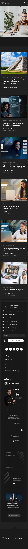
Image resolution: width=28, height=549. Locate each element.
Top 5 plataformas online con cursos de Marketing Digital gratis (14, 166)
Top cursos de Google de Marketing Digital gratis (11, 207)
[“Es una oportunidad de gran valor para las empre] (14, 480)
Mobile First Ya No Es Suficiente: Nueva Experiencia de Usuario (13, 124)
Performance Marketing (12, 371)
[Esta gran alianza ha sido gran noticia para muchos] (14, 459)
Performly (8, 365)
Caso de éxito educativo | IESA (13, 290)
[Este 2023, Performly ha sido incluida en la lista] (14, 396)
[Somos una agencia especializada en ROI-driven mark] (14, 417)
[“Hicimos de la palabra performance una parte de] (14, 438)
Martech (7, 368)
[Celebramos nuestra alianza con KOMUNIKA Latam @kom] (14, 501)
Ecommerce (8, 359)
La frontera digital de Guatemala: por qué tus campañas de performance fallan (14, 81)
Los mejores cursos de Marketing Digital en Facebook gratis (14, 249)
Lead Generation (10, 362)
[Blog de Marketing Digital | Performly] (6, 2)
